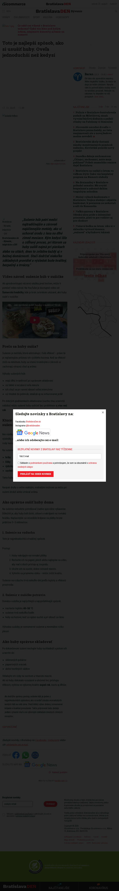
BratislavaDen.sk (33, 421)
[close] (103, 412)
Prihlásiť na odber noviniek (35, 474)
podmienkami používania (41, 463)
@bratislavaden (33, 425)
